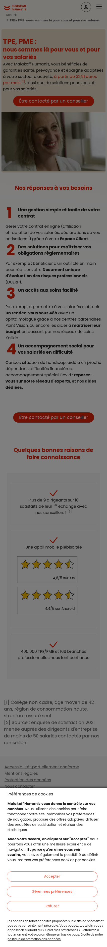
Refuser (52, 905)
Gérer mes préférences (52, 891)
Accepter (52, 876)
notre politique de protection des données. (55, 936)
